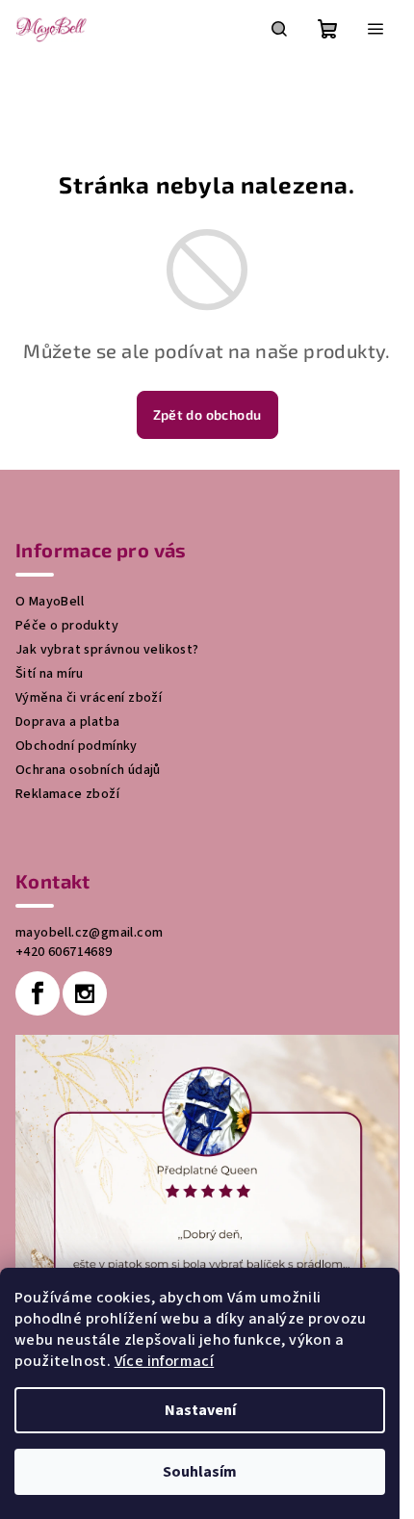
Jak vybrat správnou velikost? (107, 649)
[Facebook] (37, 993)
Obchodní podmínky (76, 746)
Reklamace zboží (67, 794)
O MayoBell (49, 601)
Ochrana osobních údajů (88, 770)
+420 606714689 (64, 952)
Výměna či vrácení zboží (88, 698)
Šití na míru (49, 673)
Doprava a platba (67, 722)
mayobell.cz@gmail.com (89, 932)
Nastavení (200, 1410)
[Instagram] (85, 993)
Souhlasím (200, 1471)
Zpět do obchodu (207, 414)
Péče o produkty (66, 625)
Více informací (165, 1361)
